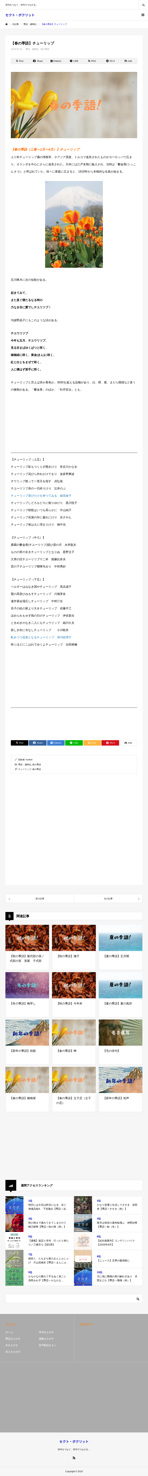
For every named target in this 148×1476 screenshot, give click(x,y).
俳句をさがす (46, 1332)
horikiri (29, 759)
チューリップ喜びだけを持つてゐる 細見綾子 (41, 495)
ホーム (9, 1332)
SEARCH (143, 4)
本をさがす (11, 1345)
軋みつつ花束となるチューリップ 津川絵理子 (41, 637)
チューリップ (24, 769)
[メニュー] (142, 14)
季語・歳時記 (32, 49)
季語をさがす (13, 1338)
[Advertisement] (74, 424)
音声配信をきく (47, 1345)
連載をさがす (46, 1338)
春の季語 (45, 49)
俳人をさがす (13, 1351)
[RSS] (74, 1458)
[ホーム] (6, 24)
